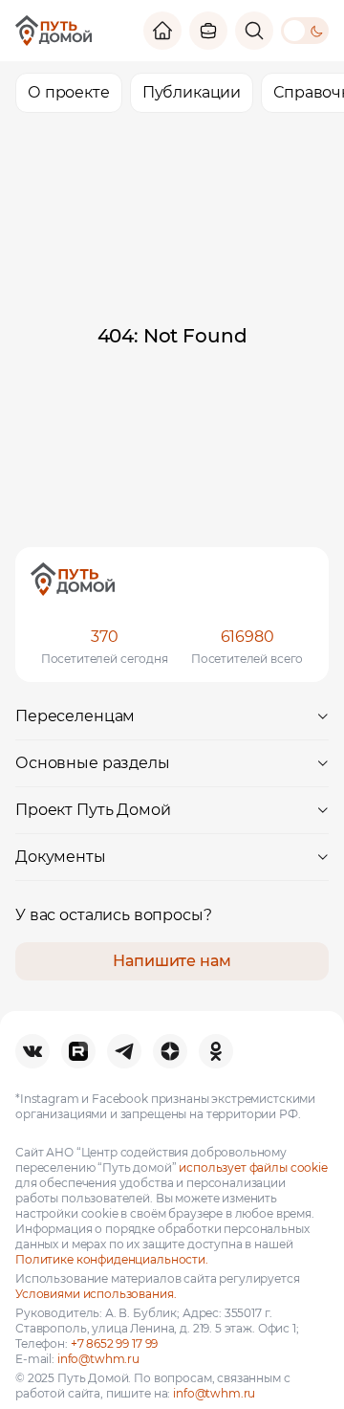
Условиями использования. (95, 1294)
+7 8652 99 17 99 (115, 1343)
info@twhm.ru (98, 1359)
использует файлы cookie (253, 1167)
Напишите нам (171, 961)
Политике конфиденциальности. (111, 1259)
